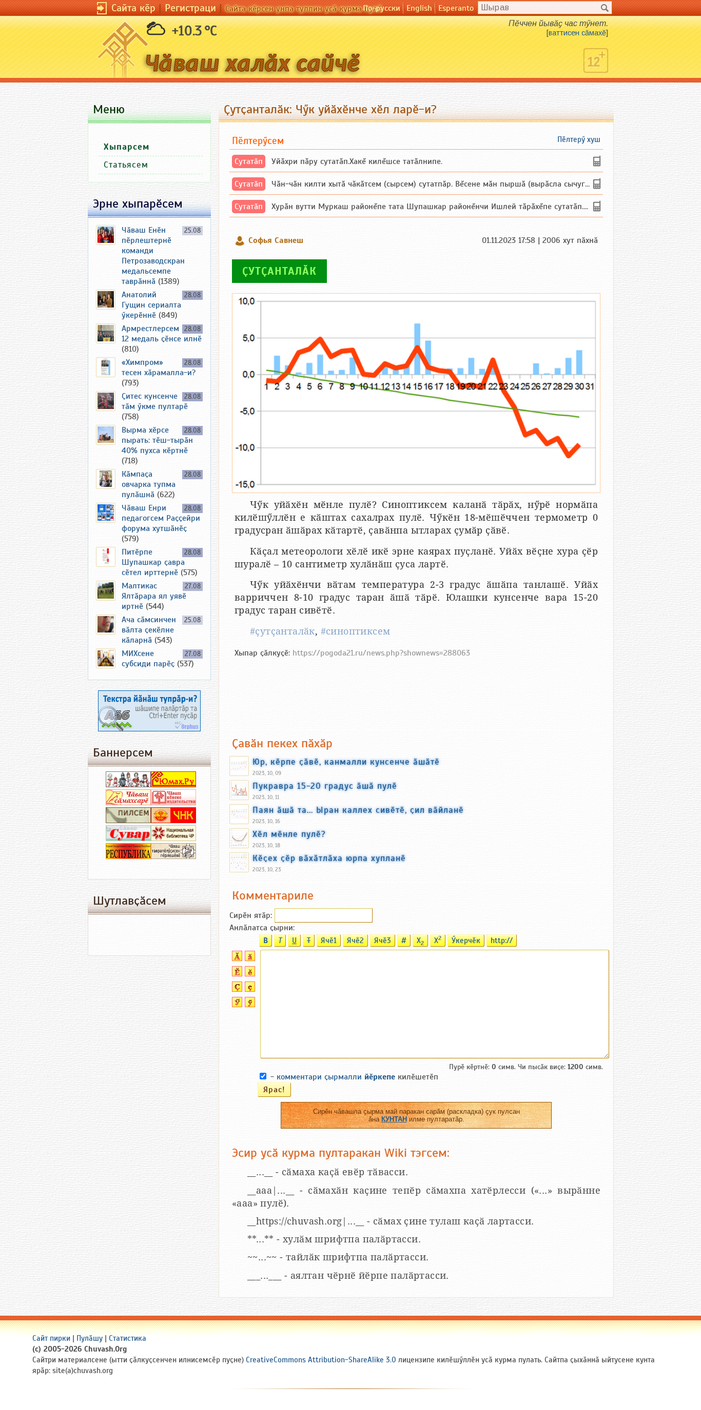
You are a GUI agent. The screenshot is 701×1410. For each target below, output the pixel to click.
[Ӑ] (235, 958)
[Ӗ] (235, 974)
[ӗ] (248, 974)
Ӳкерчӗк (466, 940)
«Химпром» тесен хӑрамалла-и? (159, 367)
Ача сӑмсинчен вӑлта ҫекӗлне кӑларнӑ (149, 630)
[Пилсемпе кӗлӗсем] (128, 820)
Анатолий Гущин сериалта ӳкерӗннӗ (151, 305)
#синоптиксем (356, 631)
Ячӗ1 (329, 940)
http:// (502, 940)
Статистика (127, 1338)
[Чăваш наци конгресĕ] (173, 820)
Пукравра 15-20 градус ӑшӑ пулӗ (324, 785)
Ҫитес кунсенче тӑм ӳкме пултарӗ (155, 401)
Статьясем (126, 164)
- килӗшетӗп (354, 1077)
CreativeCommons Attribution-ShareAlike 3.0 (321, 1359)
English (419, 8)
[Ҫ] (235, 989)
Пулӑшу (89, 1338)
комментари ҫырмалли (336, 1077)
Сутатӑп (249, 161)
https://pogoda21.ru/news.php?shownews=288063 (381, 653)
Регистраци (190, 8)
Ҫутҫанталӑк (279, 271)
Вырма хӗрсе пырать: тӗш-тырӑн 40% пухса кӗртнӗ (157, 440)
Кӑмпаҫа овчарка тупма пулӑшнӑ (149, 484)
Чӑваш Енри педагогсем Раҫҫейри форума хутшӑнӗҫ (161, 518)
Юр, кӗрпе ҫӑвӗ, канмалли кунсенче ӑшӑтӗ (346, 761)
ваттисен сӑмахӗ (577, 33)
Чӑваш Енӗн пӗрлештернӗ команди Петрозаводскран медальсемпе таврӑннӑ (153, 256)
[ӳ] (248, 1004)
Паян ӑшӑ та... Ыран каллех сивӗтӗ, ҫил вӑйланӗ (358, 809)
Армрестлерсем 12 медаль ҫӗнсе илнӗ (162, 333)
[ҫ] (248, 989)
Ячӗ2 (355, 940)
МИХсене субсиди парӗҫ (148, 658)
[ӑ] (248, 958)
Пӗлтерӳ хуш (578, 139)
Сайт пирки (51, 1338)
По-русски (381, 8)
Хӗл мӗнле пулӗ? (289, 834)
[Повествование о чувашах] (128, 784)
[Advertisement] (416, 692)
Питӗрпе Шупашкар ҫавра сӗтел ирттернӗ (153, 562)
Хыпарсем (126, 146)
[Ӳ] (235, 1004)
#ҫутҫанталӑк (282, 631)
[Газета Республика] (128, 856)
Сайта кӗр (133, 8)
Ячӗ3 (382, 940)
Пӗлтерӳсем (258, 141)
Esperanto (456, 8)
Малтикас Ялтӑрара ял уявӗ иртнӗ (154, 596)
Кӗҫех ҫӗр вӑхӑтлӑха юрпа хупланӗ (329, 858)
